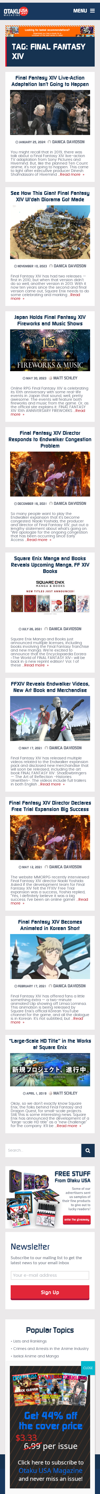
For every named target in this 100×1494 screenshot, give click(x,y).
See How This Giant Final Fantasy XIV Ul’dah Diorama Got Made (50, 196)
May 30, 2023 (35, 378)
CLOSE (88, 1368)
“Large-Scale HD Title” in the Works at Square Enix (50, 1044)
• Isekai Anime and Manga (35, 1356)
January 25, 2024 (31, 142)
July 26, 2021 (31, 629)
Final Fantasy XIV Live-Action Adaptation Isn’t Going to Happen (50, 81)
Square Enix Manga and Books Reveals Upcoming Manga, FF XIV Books (50, 564)
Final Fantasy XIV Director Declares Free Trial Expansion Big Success (50, 806)
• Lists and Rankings (29, 1341)
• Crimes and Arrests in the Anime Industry (50, 1349)
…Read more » (70, 175)
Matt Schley (64, 378)
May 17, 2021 (31, 748)
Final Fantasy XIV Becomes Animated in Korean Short (50, 925)
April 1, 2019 (36, 1093)
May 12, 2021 (31, 867)
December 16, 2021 (32, 504)
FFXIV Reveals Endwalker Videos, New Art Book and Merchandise (50, 687)
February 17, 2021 (31, 986)
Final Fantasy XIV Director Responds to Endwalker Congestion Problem (50, 439)
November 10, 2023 (32, 266)
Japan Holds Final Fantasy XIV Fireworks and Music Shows (50, 320)
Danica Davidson (68, 142)
